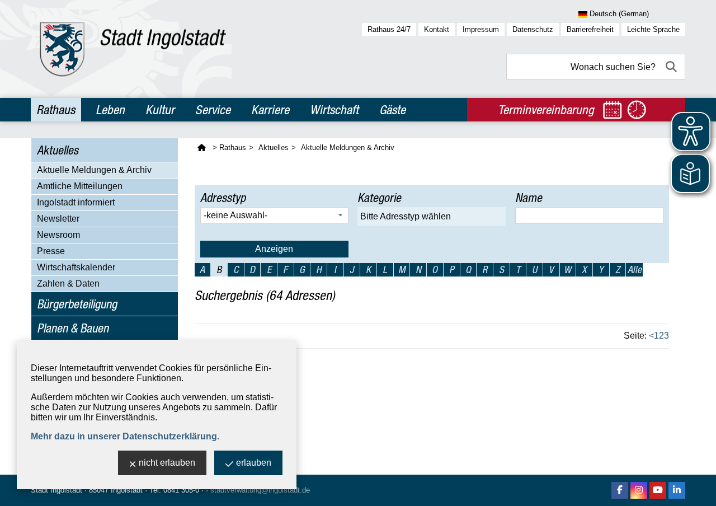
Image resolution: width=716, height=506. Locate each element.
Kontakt (436, 29)
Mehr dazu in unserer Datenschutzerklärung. (125, 436)
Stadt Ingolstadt (56, 490)
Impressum (481, 29)
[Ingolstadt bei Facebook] (619, 490)
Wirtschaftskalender (76, 267)
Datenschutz (532, 29)
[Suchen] (672, 66)
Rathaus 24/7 (389, 29)
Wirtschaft (334, 109)
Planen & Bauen (73, 328)
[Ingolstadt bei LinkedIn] (676, 490)
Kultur (160, 109)
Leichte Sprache (653, 29)
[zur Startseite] (133, 49)
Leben (110, 109)
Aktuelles (57, 150)
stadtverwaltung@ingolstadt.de (260, 490)
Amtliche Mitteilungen (80, 186)
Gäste (392, 109)
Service (212, 109)
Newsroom (58, 235)
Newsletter (58, 218)
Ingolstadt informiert (76, 202)
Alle (635, 269)
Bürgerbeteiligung (77, 304)
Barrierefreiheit (590, 29)
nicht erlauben (167, 462)
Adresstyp (223, 197)
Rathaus (55, 109)
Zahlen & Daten (68, 283)
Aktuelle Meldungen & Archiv (94, 170)
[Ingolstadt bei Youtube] (657, 490)
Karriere (270, 109)
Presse (51, 251)
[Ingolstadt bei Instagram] (638, 490)
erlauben (253, 462)
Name (528, 197)
